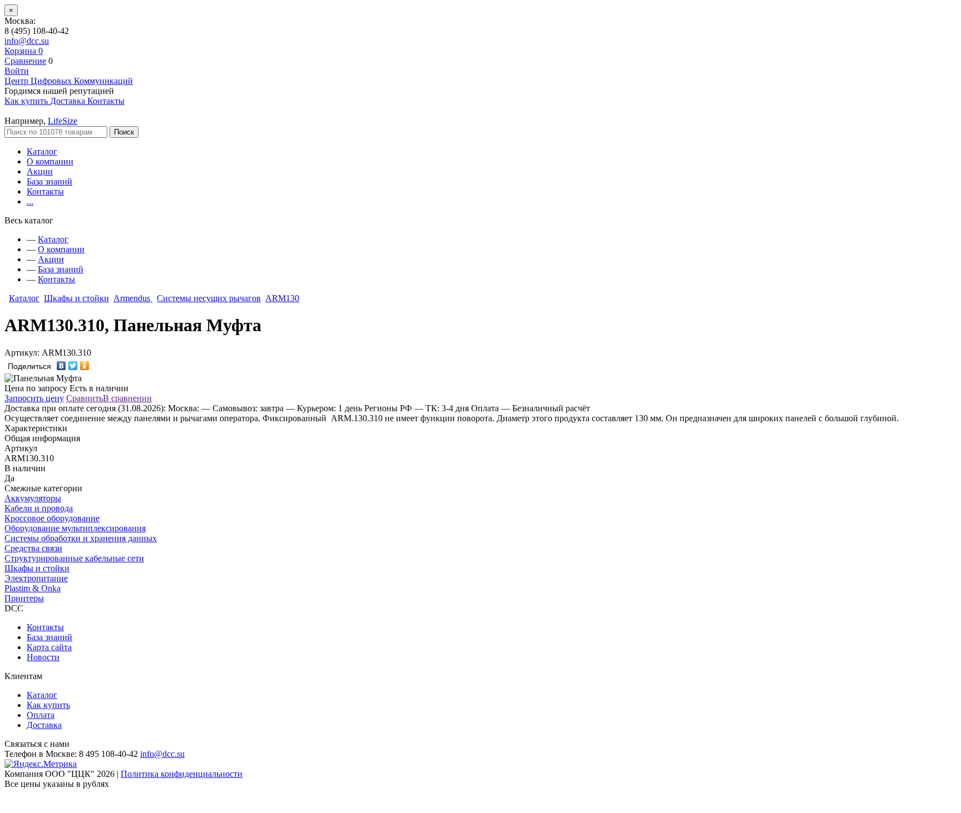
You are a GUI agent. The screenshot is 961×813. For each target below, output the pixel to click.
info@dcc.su (26, 41)
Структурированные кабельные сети (74, 558)
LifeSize (62, 121)
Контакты (45, 191)
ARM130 (282, 298)
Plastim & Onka (32, 588)
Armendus (132, 298)
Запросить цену (34, 398)
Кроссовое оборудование (52, 518)
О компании (50, 161)
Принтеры (24, 598)
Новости (43, 657)
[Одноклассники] (85, 365)
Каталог (42, 151)
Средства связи (33, 548)
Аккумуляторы (32, 498)
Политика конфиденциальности (181, 774)
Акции (40, 171)
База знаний (49, 181)
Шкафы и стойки (76, 298)
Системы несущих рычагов (209, 298)
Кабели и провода (38, 508)
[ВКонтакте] (61, 365)
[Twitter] (73, 365)
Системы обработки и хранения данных (80, 538)
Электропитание (36, 578)
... (30, 201)
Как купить (48, 705)
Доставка (44, 725)
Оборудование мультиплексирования (75, 528)
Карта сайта (49, 647)
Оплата (41, 715)
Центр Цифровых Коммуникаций (68, 81)
